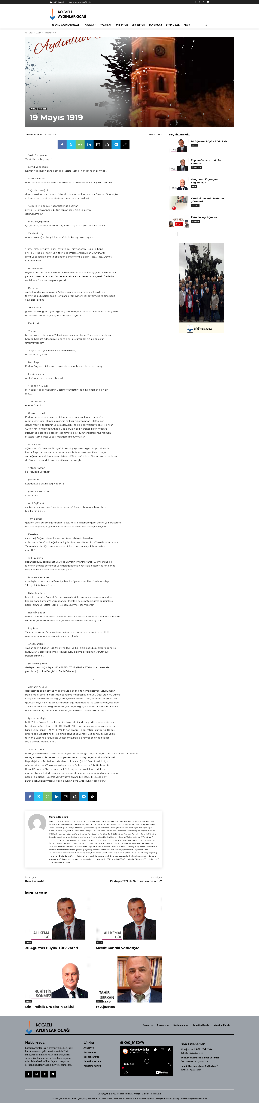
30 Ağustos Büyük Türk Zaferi (51, 948)
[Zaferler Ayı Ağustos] (179, 222)
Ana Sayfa (29, 32)
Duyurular (195, 221)
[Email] (98, 144)
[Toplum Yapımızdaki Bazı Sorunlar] (179, 165)
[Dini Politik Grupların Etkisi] (58, 979)
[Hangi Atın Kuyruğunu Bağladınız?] (179, 184)
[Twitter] (203, 2)
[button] (206, 24)
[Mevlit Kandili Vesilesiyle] (129, 921)
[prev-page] (171, 234)
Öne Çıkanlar (196, 167)
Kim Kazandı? (34, 881)
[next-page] (176, 234)
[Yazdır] (107, 144)
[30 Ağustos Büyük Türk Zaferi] (58, 921)
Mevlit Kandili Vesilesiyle (117, 948)
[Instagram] (199, 2)
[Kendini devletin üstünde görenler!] (179, 203)
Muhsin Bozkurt (34, 135)
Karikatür (195, 205)
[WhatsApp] (80, 144)
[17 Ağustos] (129, 979)
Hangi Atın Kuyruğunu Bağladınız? (205, 181)
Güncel (42, 109)
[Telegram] (116, 144)
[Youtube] (208, 2)
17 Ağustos (105, 1007)
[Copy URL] (125, 144)
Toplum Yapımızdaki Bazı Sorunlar (200, 1057)
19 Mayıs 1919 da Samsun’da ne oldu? (136, 881)
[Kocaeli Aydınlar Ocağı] (73, 14)
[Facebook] (195, 2)
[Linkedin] (89, 144)
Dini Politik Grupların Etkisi (49, 1007)
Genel (194, 186)
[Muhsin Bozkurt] (37, 839)
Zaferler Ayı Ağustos (204, 217)
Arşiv (38, 32)
